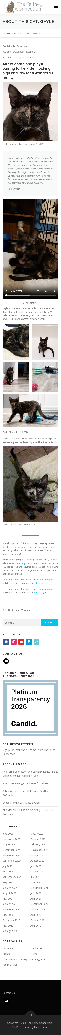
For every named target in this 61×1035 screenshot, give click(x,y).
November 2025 (11, 839)
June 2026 (8, 833)
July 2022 (35, 876)
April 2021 (35, 898)
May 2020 (8, 914)
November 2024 (39, 849)
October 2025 (38, 839)
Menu (55, 6)
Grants (6, 953)
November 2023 (11, 855)
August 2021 (9, 893)
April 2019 (35, 925)
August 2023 (37, 860)
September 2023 (12, 860)
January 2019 (10, 931)
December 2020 (39, 903)
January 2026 (37, 833)
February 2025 (38, 844)
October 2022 (38, 871)
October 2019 (38, 920)
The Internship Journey (15, 959)
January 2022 (10, 887)
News (33, 953)
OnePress (17, 1027)
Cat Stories (9, 948)
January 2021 (10, 903)
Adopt (37, 583)
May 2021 (8, 898)
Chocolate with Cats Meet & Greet (21, 802)
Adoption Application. (22, 563)
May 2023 (8, 871)
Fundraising (36, 948)
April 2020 (35, 914)
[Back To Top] (31, 1015)
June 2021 (35, 893)
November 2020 (11, 909)
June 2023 (35, 866)
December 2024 (11, 849)
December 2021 (39, 887)
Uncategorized (38, 959)
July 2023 (7, 866)
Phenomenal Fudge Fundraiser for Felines (25, 783)
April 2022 (35, 882)
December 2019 (11, 920)
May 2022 (8, 882)
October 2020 (38, 909)
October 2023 (38, 855)
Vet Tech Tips (10, 964)
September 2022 (12, 876)
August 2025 (9, 844)
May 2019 (8, 925)
